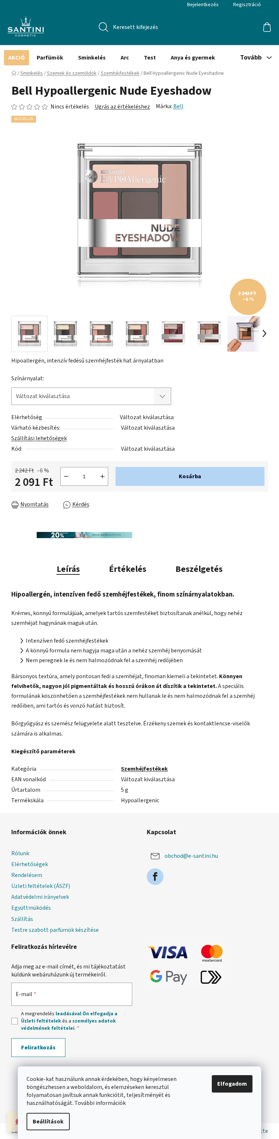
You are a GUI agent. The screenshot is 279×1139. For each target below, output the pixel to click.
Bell (178, 106)
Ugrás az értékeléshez (122, 107)
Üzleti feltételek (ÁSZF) (40, 886)
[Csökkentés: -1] (66, 476)
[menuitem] (16, 57)
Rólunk (20, 853)
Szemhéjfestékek (144, 769)
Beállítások (48, 1122)
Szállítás (22, 919)
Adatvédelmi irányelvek (40, 897)
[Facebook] (155, 876)
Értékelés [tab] (127, 569)
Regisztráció (247, 4)
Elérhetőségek (29, 864)
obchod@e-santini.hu (191, 856)
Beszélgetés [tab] (199, 569)
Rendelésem (26, 875)
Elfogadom (232, 1084)
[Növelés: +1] (102, 476)
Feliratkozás (38, 1048)
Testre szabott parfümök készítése (55, 930)
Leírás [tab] (68, 569)
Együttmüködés (31, 908)
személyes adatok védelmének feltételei (68, 1024)
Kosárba (190, 476)
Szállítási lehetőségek (39, 438)
